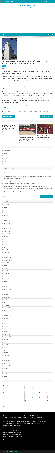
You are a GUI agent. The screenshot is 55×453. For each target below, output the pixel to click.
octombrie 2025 (7, 231)
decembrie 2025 (7, 226)
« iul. (3, 406)
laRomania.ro (5, 421)
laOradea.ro (5, 425)
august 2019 (6, 371)
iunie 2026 (6, 210)
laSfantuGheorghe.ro (17, 430)
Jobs (5, 155)
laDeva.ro (22, 423)
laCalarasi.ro (17, 423)
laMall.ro (30, 415)
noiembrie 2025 (7, 228)
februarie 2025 (7, 252)
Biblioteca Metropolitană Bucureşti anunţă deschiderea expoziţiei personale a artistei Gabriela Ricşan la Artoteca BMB (9, 116)
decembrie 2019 (7, 360)
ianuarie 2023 (7, 286)
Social (4, 66)
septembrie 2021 (8, 315)
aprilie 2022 (6, 302)
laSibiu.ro (4, 438)
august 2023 (6, 278)
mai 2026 (6, 212)
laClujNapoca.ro (19, 421)
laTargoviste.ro (21, 438)
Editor (12, 68)
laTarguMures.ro (12, 439)
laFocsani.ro (27, 423)
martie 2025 (6, 249)
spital (31, 111)
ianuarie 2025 (7, 255)
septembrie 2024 (8, 260)
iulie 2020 (6, 342)
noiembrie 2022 (7, 289)
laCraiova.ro (33, 421)
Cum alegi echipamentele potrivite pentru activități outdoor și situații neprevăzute (22, 181)
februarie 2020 (7, 355)
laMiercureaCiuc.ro (41, 423)
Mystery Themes (15, 451)
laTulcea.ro (19, 439)
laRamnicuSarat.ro (18, 425)
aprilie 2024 (6, 270)
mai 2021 (6, 323)
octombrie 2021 (7, 313)
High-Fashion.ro (34, 417)
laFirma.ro (39, 415)
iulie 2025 (6, 239)
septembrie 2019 (8, 368)
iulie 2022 (6, 299)
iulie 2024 (6, 265)
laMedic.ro (9, 415)
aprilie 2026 (6, 215)
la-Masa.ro (25, 415)
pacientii (25, 111)
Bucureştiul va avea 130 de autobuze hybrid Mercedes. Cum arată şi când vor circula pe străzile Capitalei (10, 127)
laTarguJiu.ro (5, 439)
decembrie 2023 (7, 276)
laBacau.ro (9, 434)
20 (25, 397)
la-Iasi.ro (10, 430)
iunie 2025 (6, 241)
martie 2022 (6, 305)
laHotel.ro (20, 415)
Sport (5, 163)
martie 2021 (6, 326)
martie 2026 (6, 218)
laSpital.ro (15, 415)
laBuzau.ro (11, 423)
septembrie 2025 (8, 233)
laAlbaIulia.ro (10, 432)
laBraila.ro (11, 436)
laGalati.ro (39, 421)
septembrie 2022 (8, 294)
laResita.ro (16, 436)
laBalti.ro (40, 417)
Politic (5, 158)
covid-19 (9, 111)
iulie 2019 (6, 373)
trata (4, 113)
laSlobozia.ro (15, 438)
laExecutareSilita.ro (12, 417)
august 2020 (6, 339)
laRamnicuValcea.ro (6, 427)
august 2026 (6, 204)
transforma (46, 111)
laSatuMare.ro (22, 436)
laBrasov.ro (4, 430)
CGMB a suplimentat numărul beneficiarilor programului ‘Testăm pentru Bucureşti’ (43, 137)
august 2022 (6, 297)
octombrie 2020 (7, 334)
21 (33, 397)
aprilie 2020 (6, 350)
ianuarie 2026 (7, 223)
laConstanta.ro (26, 421)
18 (10, 397)
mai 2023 (6, 284)
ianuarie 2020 (7, 357)
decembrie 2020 (7, 328)
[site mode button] (48, 34)
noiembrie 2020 (7, 331)
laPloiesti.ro (44, 421)
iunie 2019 (6, 376)
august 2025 (6, 236)
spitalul (35, 111)
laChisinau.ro (19, 417)
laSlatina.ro (9, 438)
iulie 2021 (6, 321)
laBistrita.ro (22, 434)
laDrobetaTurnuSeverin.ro (18, 427)
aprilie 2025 (6, 247)
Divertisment (7, 150)
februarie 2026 (7, 220)
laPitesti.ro (10, 425)
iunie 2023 (6, 281)
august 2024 (6, 262)
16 (47, 395)
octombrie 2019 (7, 365)
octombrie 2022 (7, 292)
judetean (19, 111)
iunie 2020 (6, 344)
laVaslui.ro (5, 432)
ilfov (15, 111)
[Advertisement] (27, 23)
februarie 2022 (7, 307)
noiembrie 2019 (7, 363)
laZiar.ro (34, 415)
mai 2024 (6, 268)
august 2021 (6, 318)
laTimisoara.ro (5, 423)
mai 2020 (6, 347)
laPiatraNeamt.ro (26, 417)
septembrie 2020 (8, 336)
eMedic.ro (4, 415)
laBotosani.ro (5, 436)
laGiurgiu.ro (34, 423)
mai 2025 (6, 244)
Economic (6, 153)
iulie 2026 (6, 207)
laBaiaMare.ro (15, 434)
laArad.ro (4, 434)
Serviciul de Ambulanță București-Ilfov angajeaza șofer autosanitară (19, 183)
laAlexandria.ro (17, 432)
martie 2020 (6, 352)
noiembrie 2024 (7, 257)
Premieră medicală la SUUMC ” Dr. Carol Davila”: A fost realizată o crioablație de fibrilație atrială (47, 116)
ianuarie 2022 (7, 310)
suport (40, 111)
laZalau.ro (24, 439)
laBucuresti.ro (27, 5)
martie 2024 (6, 273)
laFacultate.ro (45, 415)
